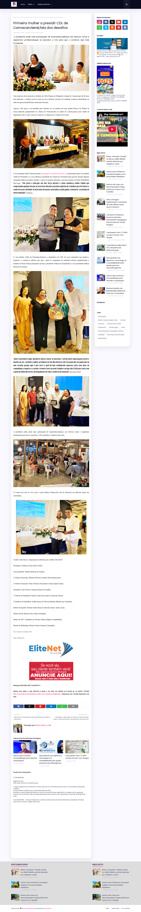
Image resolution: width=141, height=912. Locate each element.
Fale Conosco (126, 908)
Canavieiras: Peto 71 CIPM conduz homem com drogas (77, 756)
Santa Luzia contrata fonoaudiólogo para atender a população (25, 758)
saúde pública (102, 338)
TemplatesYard (28, 908)
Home (107, 908)
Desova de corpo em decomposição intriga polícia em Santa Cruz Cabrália (115, 188)
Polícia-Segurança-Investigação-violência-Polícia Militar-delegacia (111, 331)
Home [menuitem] (23, 4)
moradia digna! (113, 327)
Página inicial (17, 17)
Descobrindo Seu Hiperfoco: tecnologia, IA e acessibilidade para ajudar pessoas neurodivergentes (50, 759)
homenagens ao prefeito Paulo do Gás (54, 174)
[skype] (106, 27)
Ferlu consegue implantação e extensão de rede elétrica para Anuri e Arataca (116, 203)
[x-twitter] (112, 22)
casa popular (102, 316)
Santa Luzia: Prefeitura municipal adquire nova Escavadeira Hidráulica (115, 174)
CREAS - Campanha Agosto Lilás (107, 320)
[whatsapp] (99, 27)
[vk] (125, 27)
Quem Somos (115, 908)
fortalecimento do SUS (114, 323)
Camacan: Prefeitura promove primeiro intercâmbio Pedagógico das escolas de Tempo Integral (116, 220)
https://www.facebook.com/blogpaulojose (49, 694)
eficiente (123, 320)
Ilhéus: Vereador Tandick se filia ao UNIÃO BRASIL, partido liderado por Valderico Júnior (116, 160)
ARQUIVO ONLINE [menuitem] (43, 4)
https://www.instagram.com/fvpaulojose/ (24, 694)
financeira (101, 323)
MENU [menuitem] (30, 4)
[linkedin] (125, 22)
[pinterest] (118, 27)
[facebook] (106, 22)
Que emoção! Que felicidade (115, 334)
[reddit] (112, 27)
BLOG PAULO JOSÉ (18, 32)
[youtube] (118, 22)
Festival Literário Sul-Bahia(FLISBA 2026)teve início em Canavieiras (115, 290)
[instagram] (99, 22)
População (101, 334)
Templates (48, 908)
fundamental (102, 327)
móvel (123, 327)
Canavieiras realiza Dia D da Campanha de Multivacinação (116, 247)
